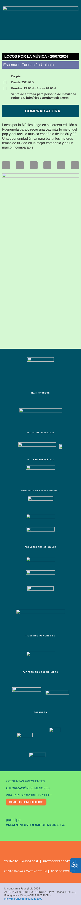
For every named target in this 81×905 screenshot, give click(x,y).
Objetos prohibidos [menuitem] (26, 802)
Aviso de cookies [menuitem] (63, 871)
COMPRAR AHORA (42, 111)
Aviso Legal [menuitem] (30, 861)
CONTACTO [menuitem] (11, 861)
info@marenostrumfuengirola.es (23, 898)
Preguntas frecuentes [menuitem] (25, 781)
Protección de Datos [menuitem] (58, 861)
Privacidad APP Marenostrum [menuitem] (25, 871)
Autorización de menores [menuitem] (27, 788)
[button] (39, 33)
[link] (6, 165)
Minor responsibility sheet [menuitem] (29, 795)
